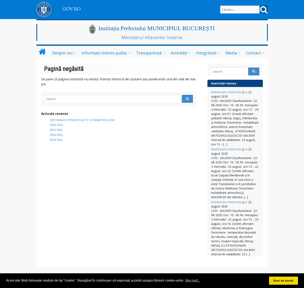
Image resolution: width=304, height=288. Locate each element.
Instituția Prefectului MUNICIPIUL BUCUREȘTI (156, 28)
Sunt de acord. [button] (283, 280)
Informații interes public (104, 53)
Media (231, 53)
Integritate (206, 53)
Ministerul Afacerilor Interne (152, 37)
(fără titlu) (56, 125)
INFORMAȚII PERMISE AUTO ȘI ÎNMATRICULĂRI (82, 120)
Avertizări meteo (223, 83)
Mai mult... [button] (192, 280)
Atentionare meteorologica (229, 92)
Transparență (149, 53)
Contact (253, 53)
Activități (179, 53)
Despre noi (62, 53)
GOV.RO (71, 9)
